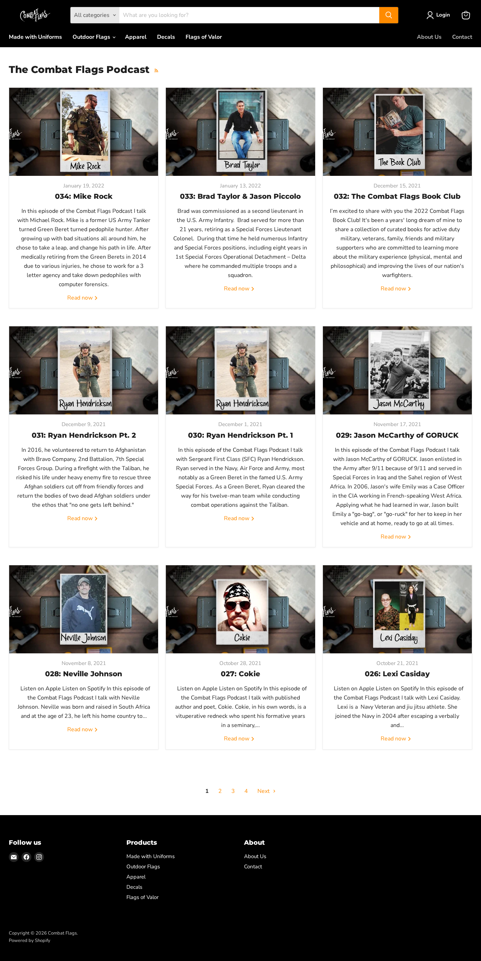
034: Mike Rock (84, 196)
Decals (166, 37)
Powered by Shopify (29, 940)
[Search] (388, 15)
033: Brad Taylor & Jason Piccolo (240, 196)
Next (264, 791)
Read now (80, 298)
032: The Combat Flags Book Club (397, 196)
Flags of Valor (204, 37)
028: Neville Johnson (83, 674)
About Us (429, 37)
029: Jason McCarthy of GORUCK (397, 435)
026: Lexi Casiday (397, 674)
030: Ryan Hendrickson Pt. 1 (240, 435)
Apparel (135, 37)
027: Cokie (240, 674)
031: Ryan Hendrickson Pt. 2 (84, 435)
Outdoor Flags (92, 37)
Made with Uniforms (35, 37)
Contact (462, 37)
